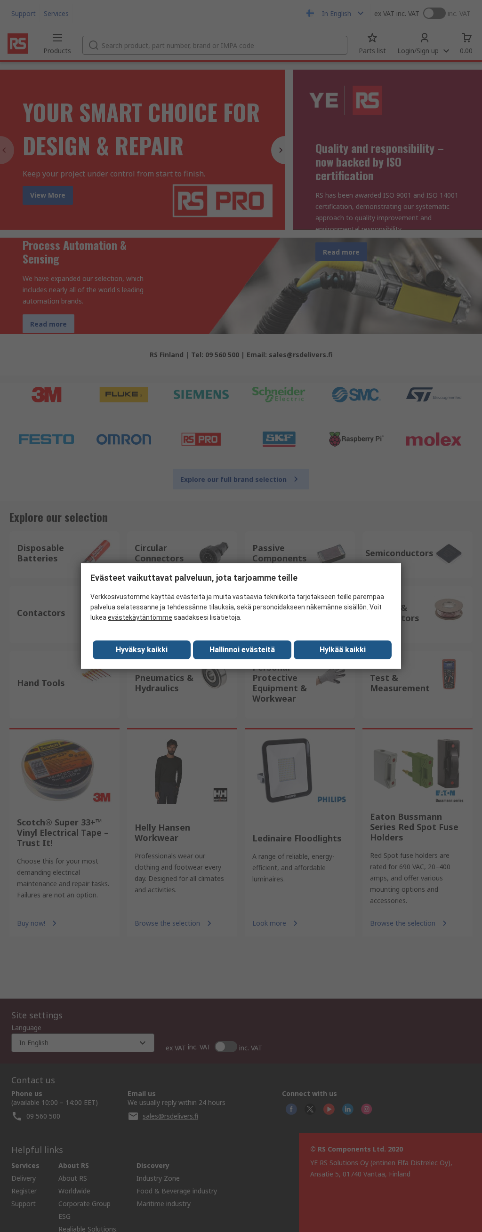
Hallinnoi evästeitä (242, 649)
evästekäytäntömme (140, 617)
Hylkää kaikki (343, 649)
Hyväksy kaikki (142, 649)
